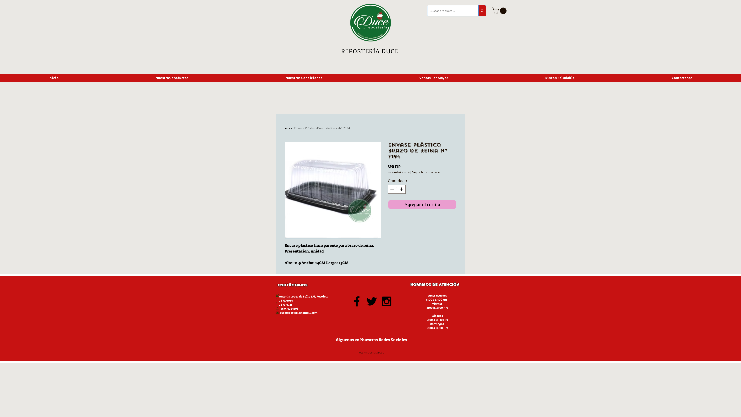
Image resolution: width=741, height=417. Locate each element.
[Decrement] (391, 189)
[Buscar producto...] (482, 10)
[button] (500, 11)
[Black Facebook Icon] (357, 301)
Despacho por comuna (426, 172)
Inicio (288, 128)
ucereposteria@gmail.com (299, 313)
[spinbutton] (396, 189)
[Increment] (401, 189)
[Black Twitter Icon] (371, 301)
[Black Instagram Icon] (386, 301)
